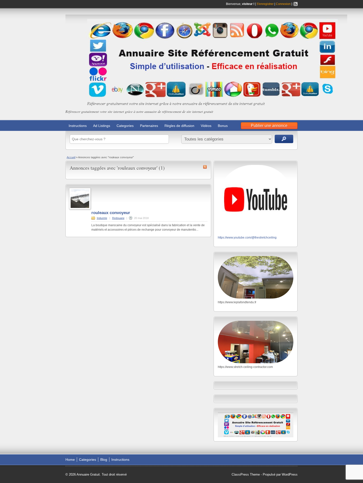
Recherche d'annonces (284, 139)
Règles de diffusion (179, 126)
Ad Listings (101, 126)
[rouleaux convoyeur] (80, 208)
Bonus (223, 126)
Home (70, 460)
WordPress (290, 474)
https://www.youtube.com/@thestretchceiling (247, 237)
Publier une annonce (269, 125)
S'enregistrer (265, 4)
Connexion (283, 4)
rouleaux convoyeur (110, 212)
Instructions (78, 126)
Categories (125, 126)
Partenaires (149, 126)
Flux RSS (296, 4)
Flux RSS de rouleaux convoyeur (205, 167)
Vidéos (206, 126)
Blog (103, 460)
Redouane (118, 218)
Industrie (102, 218)
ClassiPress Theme (246, 474)
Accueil (71, 157)
